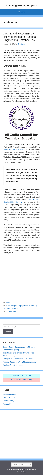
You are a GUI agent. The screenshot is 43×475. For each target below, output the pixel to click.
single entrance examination (14, 149)
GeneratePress (21, 472)
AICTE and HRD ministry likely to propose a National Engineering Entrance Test (20, 37)
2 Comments (11, 312)
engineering (33, 306)
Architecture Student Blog (21, 380)
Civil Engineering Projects (21, 5)
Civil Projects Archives (21, 376)
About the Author (9, 394)
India (8, 309)
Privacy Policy (8, 404)
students (15, 309)
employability (23, 306)
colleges (14, 306)
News (8, 303)
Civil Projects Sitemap (11, 398)
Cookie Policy (8, 401)
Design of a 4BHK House (13, 365)
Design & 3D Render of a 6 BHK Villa (18, 359)
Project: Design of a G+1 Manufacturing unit (20, 362)
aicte (8, 306)
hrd (5, 309)
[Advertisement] (21, 276)
